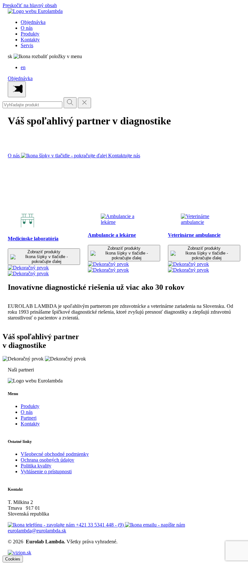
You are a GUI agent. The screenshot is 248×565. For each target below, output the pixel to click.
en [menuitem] (23, 67)
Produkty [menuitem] (30, 34)
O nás (14, 155)
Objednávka (20, 78)
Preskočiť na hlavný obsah (30, 5)
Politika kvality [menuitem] (36, 465)
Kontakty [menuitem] (30, 39)
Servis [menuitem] (27, 45)
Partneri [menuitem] (28, 418)
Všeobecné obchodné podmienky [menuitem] (55, 454)
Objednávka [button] (33, 22)
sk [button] (11, 56)
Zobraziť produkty (43, 251)
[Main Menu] (17, 89)
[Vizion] (19, 552)
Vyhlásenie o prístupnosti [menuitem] (46, 471)
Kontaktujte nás (124, 155)
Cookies (12, 559)
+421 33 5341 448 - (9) (100, 525)
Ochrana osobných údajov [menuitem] (47, 460)
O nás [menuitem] (27, 28)
